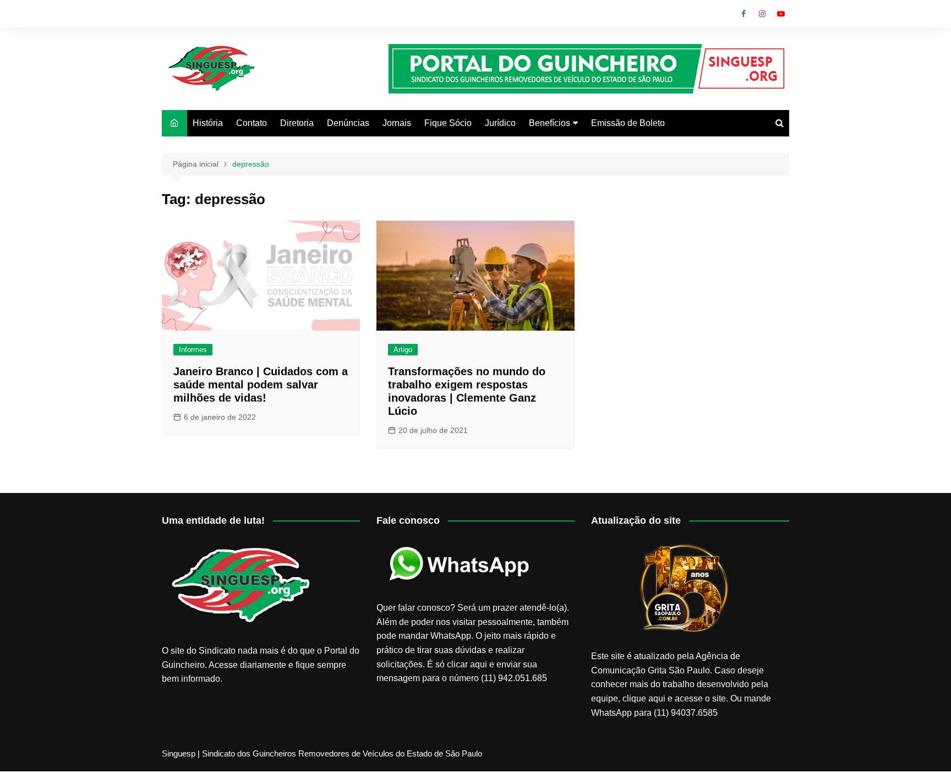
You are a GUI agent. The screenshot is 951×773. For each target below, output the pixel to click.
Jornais (396, 123)
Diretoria (297, 123)
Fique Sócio (448, 123)
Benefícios (549, 123)
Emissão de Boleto (628, 123)
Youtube (781, 14)
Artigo (402, 350)
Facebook (743, 14)
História (208, 123)
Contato (251, 123)
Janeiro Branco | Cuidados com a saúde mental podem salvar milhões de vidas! (260, 384)
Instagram (762, 14)
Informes (193, 350)
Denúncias (348, 123)
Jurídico (500, 123)
